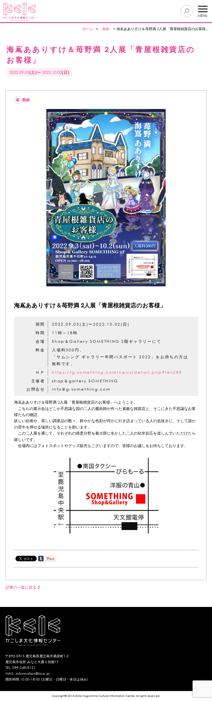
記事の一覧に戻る (22, 587)
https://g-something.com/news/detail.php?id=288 (117, 372)
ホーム (87, 29)
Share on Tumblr (41, 558)
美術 (105, 29)
